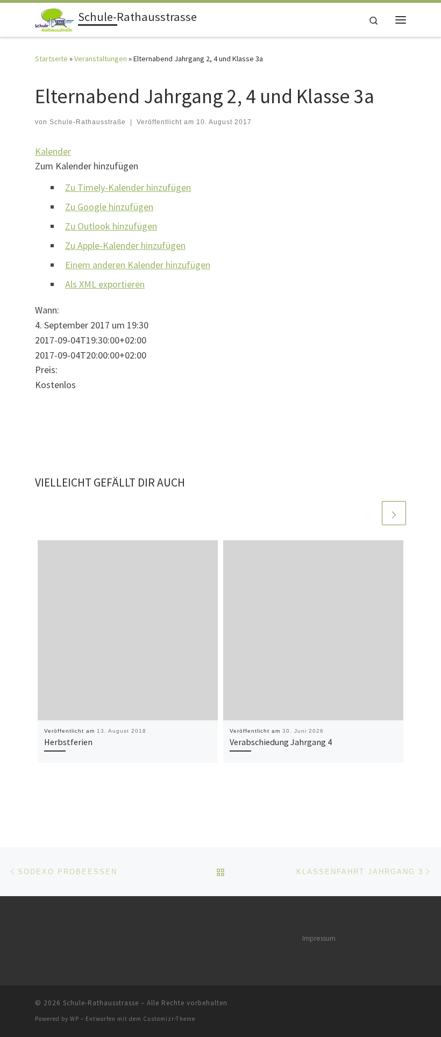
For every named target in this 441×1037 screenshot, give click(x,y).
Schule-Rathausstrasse (101, 1002)
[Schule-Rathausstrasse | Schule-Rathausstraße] (54, 18)
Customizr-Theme (169, 1018)
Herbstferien (68, 741)
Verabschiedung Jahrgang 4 (281, 741)
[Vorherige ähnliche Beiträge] (368, 513)
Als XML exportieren (105, 284)
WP (74, 1018)
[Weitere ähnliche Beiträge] (394, 513)
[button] (86, 166)
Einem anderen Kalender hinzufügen (137, 265)
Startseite (51, 58)
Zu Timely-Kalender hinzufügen (128, 187)
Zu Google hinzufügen (109, 207)
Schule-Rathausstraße (87, 122)
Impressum (319, 938)
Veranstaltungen (100, 58)
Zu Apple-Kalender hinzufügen (125, 245)
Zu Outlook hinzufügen (111, 226)
